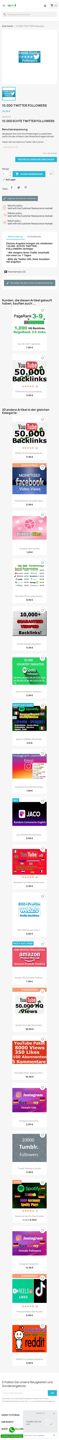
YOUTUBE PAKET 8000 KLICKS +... (29, 1073)
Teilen (11, 190)
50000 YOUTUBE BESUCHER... (29, 1025)
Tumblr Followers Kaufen (29, 1168)
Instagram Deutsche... (29, 1120)
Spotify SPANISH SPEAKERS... (29, 739)
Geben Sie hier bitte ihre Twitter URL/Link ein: (23, 142)
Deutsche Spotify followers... (29, 691)
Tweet (18, 190)
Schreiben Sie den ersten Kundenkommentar (31, 283)
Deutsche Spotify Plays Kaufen (29, 1216)
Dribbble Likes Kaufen (29, 548)
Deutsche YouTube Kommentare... (29, 882)
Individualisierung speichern (36, 159)
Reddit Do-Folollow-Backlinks (29, 1359)
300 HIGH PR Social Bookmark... (29, 596)
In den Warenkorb (29, 174)
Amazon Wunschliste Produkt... (29, 977)
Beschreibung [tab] (15, 236)
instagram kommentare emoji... (29, 787)
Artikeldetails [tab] (34, 236)
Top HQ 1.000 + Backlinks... (29, 344)
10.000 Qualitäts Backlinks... (29, 644)
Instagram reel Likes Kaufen (29, 1311)
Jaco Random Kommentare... (29, 834)
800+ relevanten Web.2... (29, 930)
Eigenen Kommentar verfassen (21, 198)
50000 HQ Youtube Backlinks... (29, 391)
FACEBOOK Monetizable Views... (30, 501)
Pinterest (25, 190)
